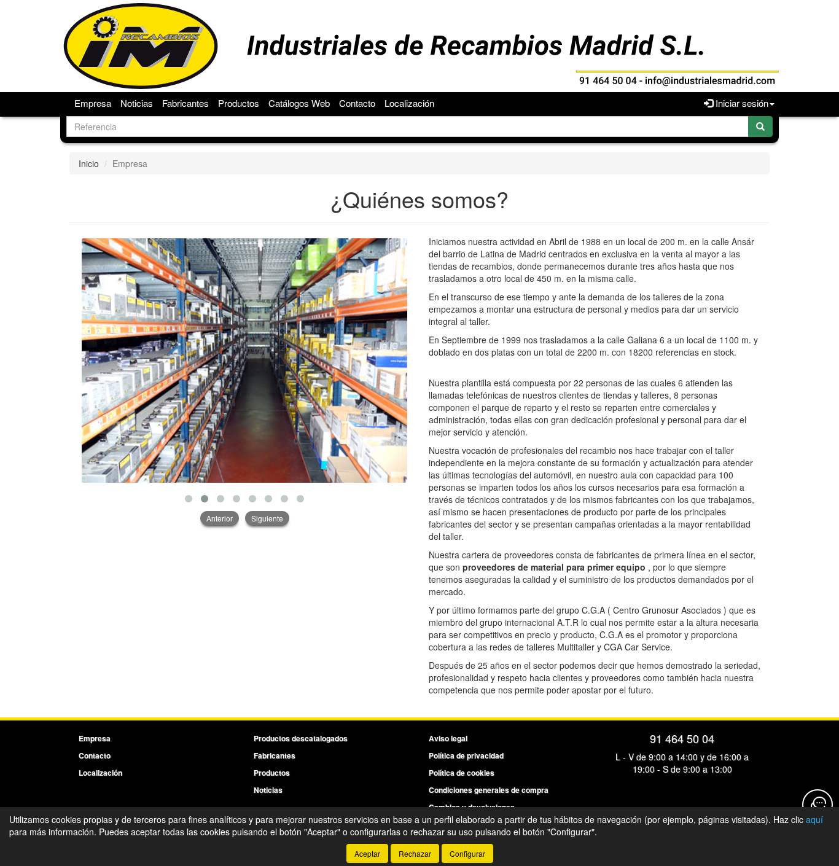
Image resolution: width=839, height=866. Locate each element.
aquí (814, 819)
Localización (409, 102)
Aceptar (367, 853)
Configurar (467, 853)
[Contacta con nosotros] (817, 804)
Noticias (136, 102)
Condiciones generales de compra (488, 789)
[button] (189, 498)
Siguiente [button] (267, 518)
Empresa (92, 102)
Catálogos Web (299, 102)
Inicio (89, 163)
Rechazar (415, 853)
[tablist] (244, 381)
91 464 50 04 (682, 738)
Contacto (357, 102)
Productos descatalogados (301, 738)
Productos (238, 102)
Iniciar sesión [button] (740, 102)
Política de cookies (461, 772)
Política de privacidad (466, 755)
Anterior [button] (219, 518)
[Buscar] (760, 126)
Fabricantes (185, 102)
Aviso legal (448, 738)
